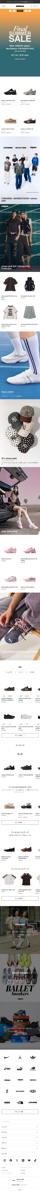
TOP (2, 1122)
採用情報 (23, 1173)
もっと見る (18, 735)
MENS (12, 11)
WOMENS (20, 11)
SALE (28, 11)
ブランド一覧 (19, 1112)
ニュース (4, 1154)
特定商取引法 (4, 1170)
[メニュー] (3, 6)
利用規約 (3, 1167)
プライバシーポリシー (7, 1173)
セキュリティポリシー (26, 1167)
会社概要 (23, 1170)
